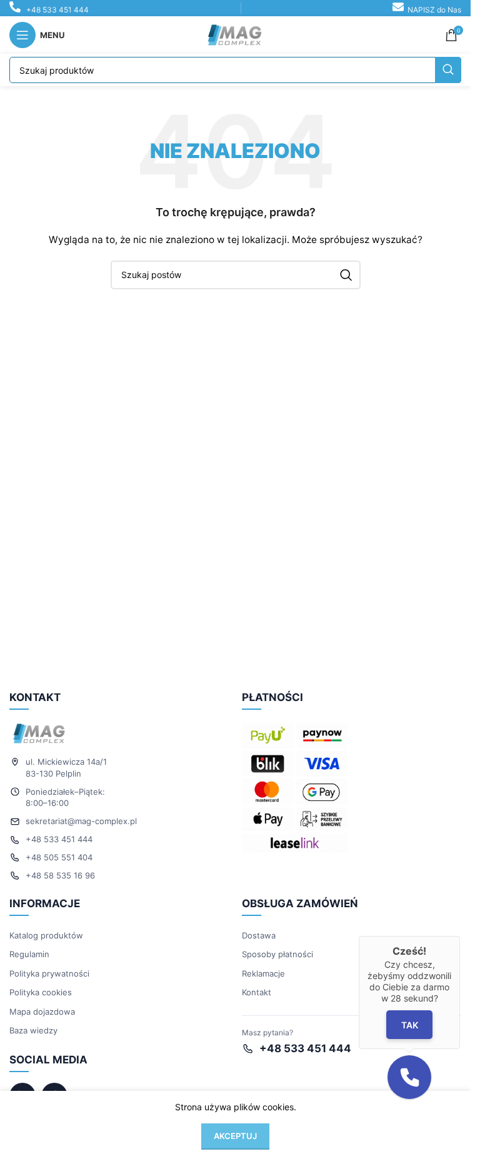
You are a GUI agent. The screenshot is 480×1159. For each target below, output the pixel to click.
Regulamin (29, 954)
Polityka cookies (40, 992)
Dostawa (259, 935)
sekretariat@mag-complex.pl (81, 821)
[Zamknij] (460, 936)
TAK (409, 1025)
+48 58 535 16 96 (60, 875)
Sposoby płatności (277, 954)
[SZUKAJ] (448, 70)
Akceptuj (235, 1136)
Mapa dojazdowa (42, 1012)
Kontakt (256, 992)
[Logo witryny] (235, 34)
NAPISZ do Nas (434, 9)
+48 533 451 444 (57, 9)
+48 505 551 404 (59, 857)
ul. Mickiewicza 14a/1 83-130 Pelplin (66, 767)
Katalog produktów (46, 935)
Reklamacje (263, 973)
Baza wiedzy (33, 1030)
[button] (409, 1077)
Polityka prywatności (49, 973)
